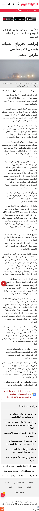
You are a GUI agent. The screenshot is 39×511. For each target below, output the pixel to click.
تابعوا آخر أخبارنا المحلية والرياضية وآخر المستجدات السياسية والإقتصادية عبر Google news (17, 394)
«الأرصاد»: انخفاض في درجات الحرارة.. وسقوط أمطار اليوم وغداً (20, 442)
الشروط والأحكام (28, 471)
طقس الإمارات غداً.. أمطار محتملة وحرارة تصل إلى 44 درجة (20, 450)
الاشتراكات (23, 475)
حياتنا (20, 487)
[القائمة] (9, 4)
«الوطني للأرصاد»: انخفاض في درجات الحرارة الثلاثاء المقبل (21, 415)
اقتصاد (7, 482)
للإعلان (13, 475)
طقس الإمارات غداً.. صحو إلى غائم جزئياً (20, 458)
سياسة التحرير (8, 466)
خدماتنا (5, 475)
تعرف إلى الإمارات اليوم (26, 466)
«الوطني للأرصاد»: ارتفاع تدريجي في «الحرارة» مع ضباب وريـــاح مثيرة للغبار (19, 425)
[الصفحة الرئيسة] (29, 3)
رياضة (11, 487)
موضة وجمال (19, 492)
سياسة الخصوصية (11, 471)
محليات (31, 482)
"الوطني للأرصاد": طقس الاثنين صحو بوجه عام (19, 434)
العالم (29, 487)
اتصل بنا (33, 475)
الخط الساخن (19, 482)
